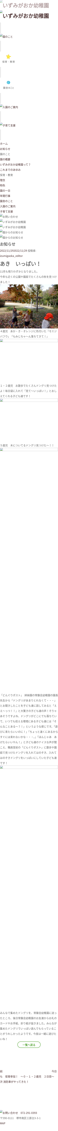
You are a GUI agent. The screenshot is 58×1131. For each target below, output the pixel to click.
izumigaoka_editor (11, 256)
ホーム (4, 143)
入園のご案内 (7, 206)
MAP (2, 1123)
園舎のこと (6, 201)
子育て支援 (6, 211)
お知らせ (5, 149)
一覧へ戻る (29, 1045)
